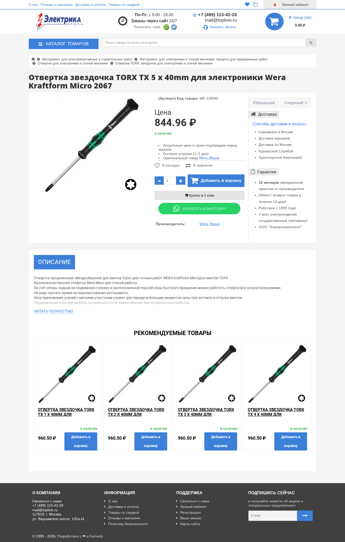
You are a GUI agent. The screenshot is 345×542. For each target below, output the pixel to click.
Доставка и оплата (90, 5)
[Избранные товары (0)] (247, 4)
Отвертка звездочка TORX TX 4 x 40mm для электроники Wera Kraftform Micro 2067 (276, 417)
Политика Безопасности (128, 524)
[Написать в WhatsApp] (166, 27)
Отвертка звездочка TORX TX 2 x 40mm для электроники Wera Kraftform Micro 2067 (136, 417)
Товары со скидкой (123, 5)
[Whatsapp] (199, 208)
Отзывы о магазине (57, 5)
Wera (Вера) (209, 158)
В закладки (170, 165)
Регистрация (190, 512)
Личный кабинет (193, 507)
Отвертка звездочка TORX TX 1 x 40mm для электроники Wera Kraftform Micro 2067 (66, 417)
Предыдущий (265, 103)
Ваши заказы (190, 518)
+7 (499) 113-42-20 (217, 14)
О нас (33, 5)
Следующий (294, 103)
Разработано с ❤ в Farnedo (80, 536)
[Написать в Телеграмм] (174, 27)
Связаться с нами (194, 501)
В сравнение (202, 165)
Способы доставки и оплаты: (279, 124)
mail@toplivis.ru (221, 20)
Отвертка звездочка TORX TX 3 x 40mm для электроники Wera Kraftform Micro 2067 (206, 417)
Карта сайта (190, 524)
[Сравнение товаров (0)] (255, 4)
